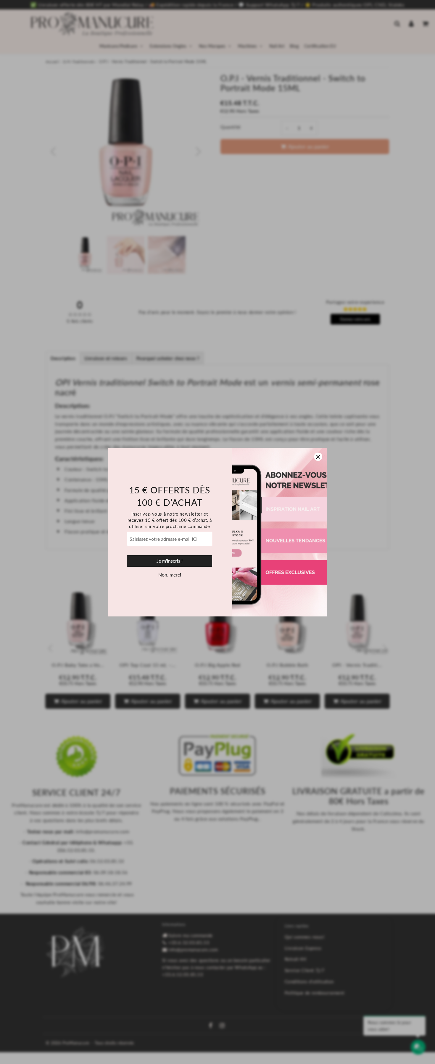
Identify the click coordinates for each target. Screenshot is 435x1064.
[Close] (318, 457)
